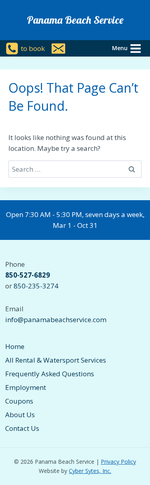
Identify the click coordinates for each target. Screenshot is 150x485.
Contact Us (22, 428)
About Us (20, 414)
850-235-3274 (36, 285)
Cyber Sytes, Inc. (90, 471)
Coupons (19, 401)
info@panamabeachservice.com (55, 319)
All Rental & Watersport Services (55, 360)
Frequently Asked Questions (49, 373)
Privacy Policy (118, 461)
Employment (25, 387)
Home (14, 346)
